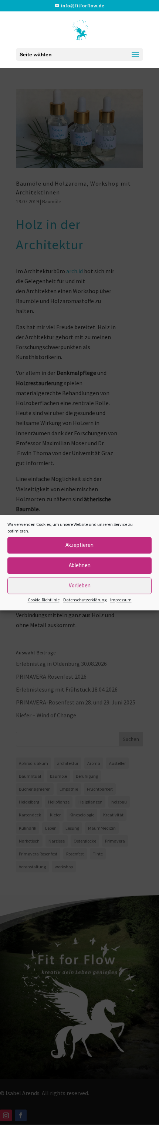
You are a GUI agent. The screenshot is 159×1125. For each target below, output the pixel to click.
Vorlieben (80, 585)
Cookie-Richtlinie (44, 599)
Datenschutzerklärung (84, 599)
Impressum (121, 599)
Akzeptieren (79, 544)
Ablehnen (80, 565)
